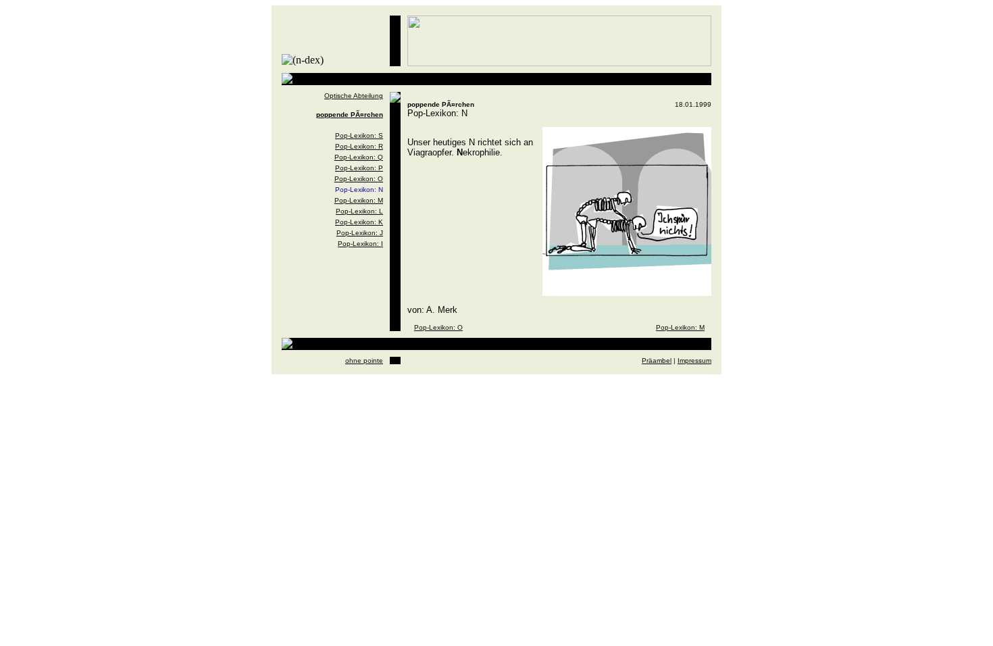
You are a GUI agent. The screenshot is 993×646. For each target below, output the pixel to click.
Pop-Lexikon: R (359, 146)
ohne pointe (364, 360)
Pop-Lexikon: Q (358, 157)
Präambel (656, 360)
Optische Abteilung (353, 95)
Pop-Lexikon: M (358, 200)
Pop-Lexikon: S (359, 135)
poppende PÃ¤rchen (349, 114)
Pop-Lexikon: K (359, 222)
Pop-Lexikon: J (359, 233)
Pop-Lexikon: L (359, 211)
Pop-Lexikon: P (359, 168)
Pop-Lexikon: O (358, 178)
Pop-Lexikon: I (360, 243)
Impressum (694, 360)
